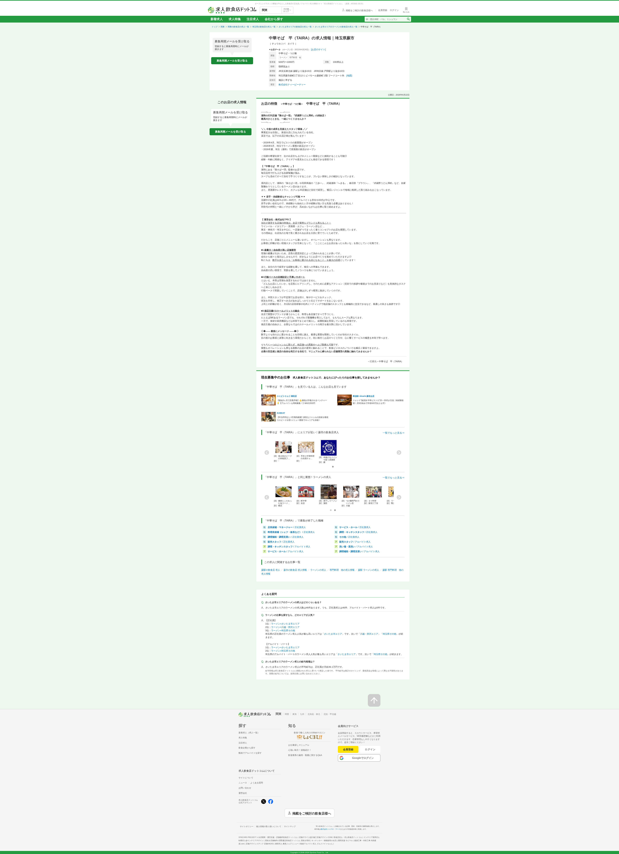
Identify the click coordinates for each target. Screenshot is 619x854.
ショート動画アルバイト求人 (313, 844)
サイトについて (246, 778)
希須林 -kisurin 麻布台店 (363, 396)
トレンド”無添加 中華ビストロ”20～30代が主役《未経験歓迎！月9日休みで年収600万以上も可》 (378, 401)
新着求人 (217, 19)
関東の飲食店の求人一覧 (238, 27)
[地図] (349, 75)
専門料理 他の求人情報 (342, 570)
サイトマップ (290, 826)
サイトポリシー (246, 826)
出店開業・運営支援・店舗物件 (277, 837)
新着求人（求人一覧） (249, 732)
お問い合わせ (245, 788)
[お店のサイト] (318, 49)
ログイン (370, 749)
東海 (294, 714)
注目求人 (253, 19)
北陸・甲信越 (330, 714)
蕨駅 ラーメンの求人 (368, 570)
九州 (302, 714)
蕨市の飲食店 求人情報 (295, 570)
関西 (287, 714)
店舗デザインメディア (260, 844)
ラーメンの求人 (318, 570)
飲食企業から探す (247, 748)
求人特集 (235, 19)
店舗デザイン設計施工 (315, 837)
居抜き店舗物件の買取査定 (287, 840)
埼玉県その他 (389, 634)
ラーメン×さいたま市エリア (285, 623)
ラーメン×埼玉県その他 (283, 630)
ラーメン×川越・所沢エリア (285, 627)
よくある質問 (256, 783)
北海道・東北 (314, 714)
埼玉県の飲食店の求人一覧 (263, 27)
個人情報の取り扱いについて (268, 826)
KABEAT (281, 413)
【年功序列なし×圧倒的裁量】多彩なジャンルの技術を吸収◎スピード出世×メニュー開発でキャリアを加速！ (302, 418)
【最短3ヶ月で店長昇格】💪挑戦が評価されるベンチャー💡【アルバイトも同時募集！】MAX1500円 (302, 401)
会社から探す (274, 19)
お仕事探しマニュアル (298, 745)
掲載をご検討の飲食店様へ (311, 813)
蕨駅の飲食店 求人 (270, 570)
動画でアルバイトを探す (250, 753)
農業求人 (283, 844)
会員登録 (348, 749)
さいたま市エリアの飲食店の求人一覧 (295, 27)
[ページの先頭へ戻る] (374, 700)
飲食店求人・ (348, 837)
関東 (223, 27)
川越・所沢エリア (369, 634)
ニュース (243, 783)
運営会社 (243, 793)
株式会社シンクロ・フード (330, 829)
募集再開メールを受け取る (232, 60)
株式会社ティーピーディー (292, 84)
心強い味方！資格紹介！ (299, 750)
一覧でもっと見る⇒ (393, 432)
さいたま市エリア (333, 634)
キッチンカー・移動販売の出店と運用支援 (332, 840)
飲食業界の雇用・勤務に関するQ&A (305, 755)
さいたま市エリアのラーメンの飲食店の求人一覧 (336, 27)
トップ (214, 27)
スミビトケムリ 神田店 (287, 396)
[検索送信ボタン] (408, 19)
